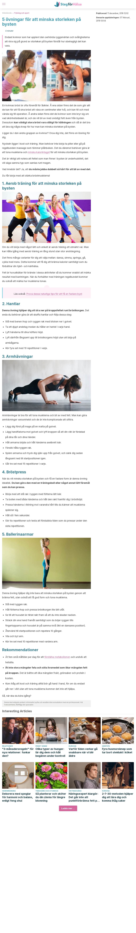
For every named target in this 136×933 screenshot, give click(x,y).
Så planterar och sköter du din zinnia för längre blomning (50, 797)
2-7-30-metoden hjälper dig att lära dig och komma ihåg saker (117, 797)
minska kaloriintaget (39, 152)
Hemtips (106, 746)
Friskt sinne (41, 746)
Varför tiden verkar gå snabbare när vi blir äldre (83, 752)
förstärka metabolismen (57, 657)
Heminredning (9, 791)
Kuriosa (72, 746)
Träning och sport (21, 13)
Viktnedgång (75, 791)
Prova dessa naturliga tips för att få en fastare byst (54, 293)
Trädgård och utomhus (46, 791)
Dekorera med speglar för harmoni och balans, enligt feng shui (17, 797)
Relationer (7, 746)
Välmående (7, 13)
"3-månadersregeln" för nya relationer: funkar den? (18, 752)
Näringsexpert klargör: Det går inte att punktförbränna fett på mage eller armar (84, 797)
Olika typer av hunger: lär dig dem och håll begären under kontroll (50, 752)
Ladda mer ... (68, 808)
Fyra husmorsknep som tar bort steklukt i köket (117, 750)
